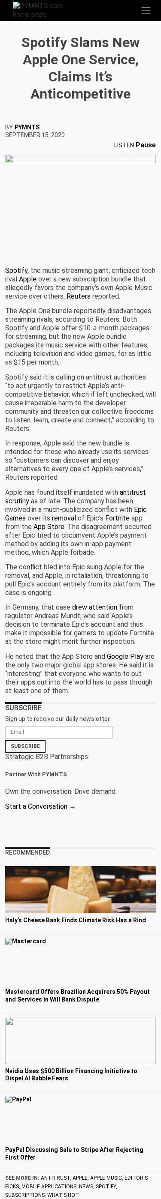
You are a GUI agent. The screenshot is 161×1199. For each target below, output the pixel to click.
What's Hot (63, 1195)
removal (64, 518)
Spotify (16, 270)
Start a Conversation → (40, 806)
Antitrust (55, 1178)
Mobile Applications (48, 1187)
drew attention (94, 607)
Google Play (125, 656)
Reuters (79, 296)
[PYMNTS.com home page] (43, 10)
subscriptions (25, 1195)
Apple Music (106, 1178)
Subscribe (25, 746)
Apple (27, 279)
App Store (48, 527)
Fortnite (117, 518)
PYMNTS (27, 127)
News (86, 1187)
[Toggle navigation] (146, 10)
